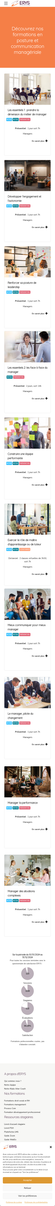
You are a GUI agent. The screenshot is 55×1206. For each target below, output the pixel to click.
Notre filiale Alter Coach (15, 1088)
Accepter (27, 1180)
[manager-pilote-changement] (27, 692)
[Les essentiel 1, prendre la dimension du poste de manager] (27, 89)
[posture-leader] (27, 262)
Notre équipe (10, 1085)
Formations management (15, 1104)
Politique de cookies (14, 1202)
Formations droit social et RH (17, 1100)
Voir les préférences (27, 1195)
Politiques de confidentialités (36, 1202)
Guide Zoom (9, 1135)
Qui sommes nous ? (12, 1081)
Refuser (27, 1188)
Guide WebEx (10, 1139)
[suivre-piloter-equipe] (27, 781)
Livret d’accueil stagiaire (14, 1124)
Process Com (10, 1108)
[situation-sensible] (27, 870)
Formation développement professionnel (22, 1112)
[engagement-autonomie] (27, 175)
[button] (50, 1147)
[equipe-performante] (27, 433)
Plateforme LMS (11, 1132)
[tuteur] (27, 519)
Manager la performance (23, 802)
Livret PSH (9, 1128)
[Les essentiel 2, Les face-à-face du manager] (27, 346)
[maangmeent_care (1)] (27, 604)
